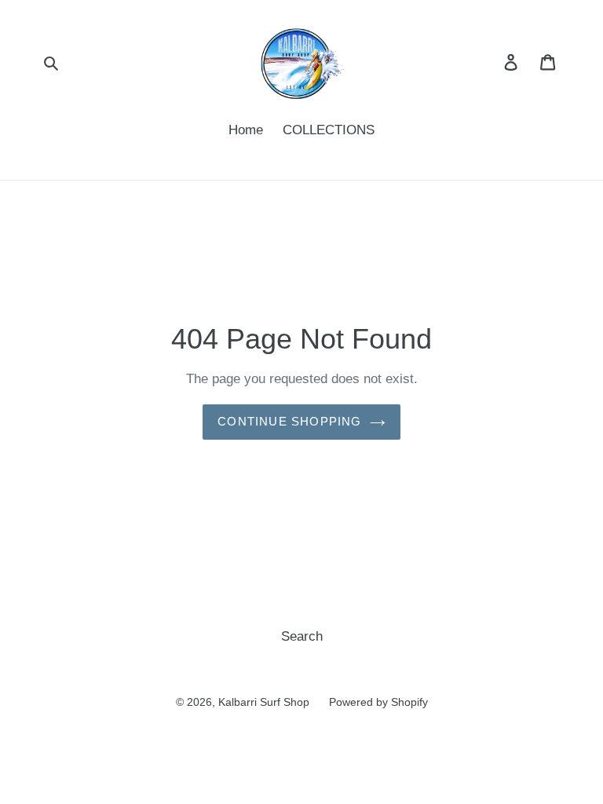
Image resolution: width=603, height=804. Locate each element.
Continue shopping (289, 421)
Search (302, 636)
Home (245, 129)
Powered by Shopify (378, 702)
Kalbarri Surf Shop (263, 702)
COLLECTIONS (329, 129)
